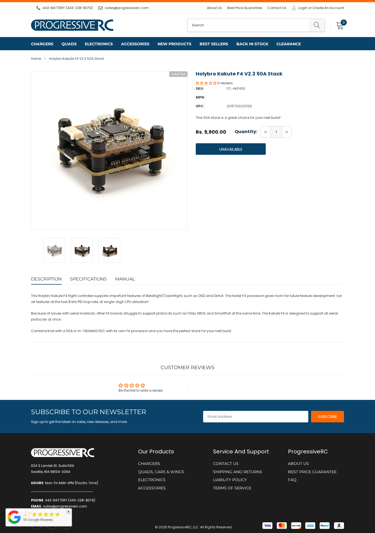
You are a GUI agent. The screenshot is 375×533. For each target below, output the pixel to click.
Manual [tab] (125, 279)
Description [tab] (46, 279)
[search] (316, 25)
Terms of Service (232, 488)
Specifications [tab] (88, 279)
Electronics (99, 43)
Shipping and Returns (237, 471)
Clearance (288, 43)
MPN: (200, 97)
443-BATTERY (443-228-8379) (68, 7)
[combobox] (248, 25)
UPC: (200, 106)
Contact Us (276, 7)
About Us (214, 7)
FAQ (292, 479)
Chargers (42, 43)
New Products (174, 43)
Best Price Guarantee (244, 7)
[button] (206, 83)
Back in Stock (252, 43)
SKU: (200, 88)
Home (36, 58)
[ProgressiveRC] (14, 524)
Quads (69, 43)
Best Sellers (214, 43)
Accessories (135, 43)
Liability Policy (230, 479)
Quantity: (246, 132)
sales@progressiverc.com (127, 7)
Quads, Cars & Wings (161, 471)
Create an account (328, 8)
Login (302, 8)
